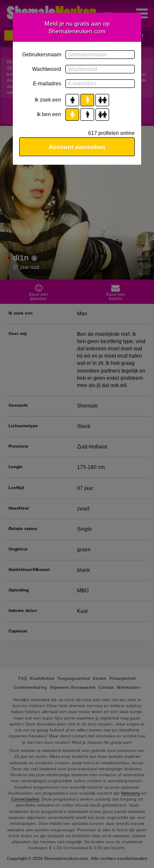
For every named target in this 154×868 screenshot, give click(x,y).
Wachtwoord (46, 69)
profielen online (111, 133)
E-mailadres (47, 84)
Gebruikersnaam (41, 55)
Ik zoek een (48, 100)
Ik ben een (49, 114)
